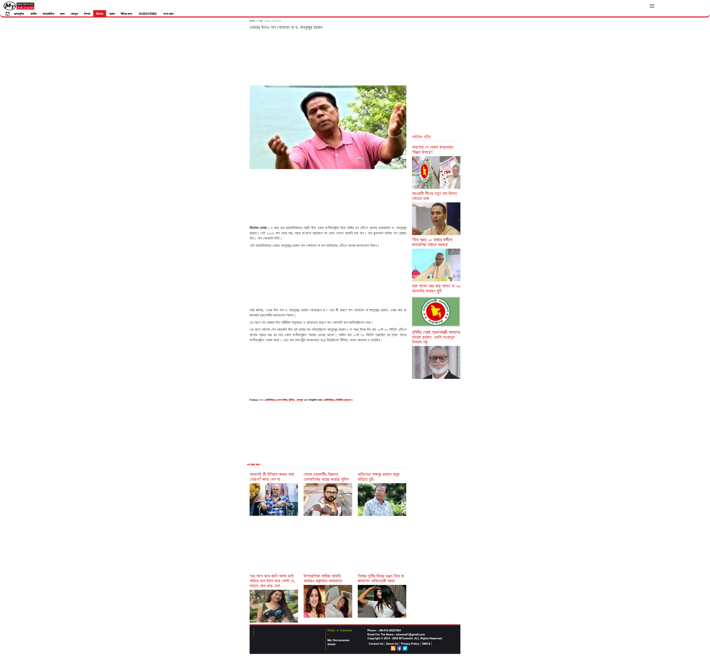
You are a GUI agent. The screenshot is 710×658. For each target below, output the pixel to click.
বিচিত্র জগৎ (126, 13)
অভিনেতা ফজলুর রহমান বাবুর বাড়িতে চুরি (378, 476)
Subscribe (148, 13)
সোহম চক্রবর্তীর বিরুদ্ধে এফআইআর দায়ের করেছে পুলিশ (326, 476)
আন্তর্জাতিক (48, 13)
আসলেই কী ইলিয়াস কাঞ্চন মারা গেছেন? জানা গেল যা (272, 476)
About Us (392, 644)
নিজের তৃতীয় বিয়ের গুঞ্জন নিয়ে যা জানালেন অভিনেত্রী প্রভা (381, 578)
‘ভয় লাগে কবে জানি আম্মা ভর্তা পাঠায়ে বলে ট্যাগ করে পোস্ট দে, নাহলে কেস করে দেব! (272, 580)
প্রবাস (112, 13)
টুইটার (292, 400)
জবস (62, 13)
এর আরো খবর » (254, 464)
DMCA (426, 644)
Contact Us (376, 644)
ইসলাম (87, 13)
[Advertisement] (328, 57)
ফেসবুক (300, 400)
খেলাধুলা (74, 13)
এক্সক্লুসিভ (19, 13)
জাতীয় (34, 13)
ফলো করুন (168, 13)
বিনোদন (99, 13)
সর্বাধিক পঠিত (421, 136)
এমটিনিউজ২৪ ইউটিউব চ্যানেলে (337, 400)
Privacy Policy (410, 644)
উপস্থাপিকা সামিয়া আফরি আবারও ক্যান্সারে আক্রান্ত (323, 578)
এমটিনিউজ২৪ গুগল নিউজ (275, 400)
